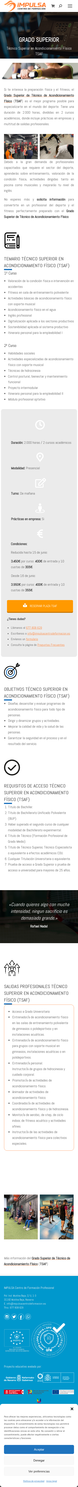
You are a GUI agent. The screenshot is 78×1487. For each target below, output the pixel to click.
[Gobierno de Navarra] (23, 1382)
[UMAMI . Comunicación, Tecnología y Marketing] (39, 1400)
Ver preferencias (39, 1471)
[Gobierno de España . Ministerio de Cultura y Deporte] (58, 1383)
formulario (32, 639)
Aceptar (39, 1449)
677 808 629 (34, 628)
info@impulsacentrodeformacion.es (48, 633)
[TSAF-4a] (57, 146)
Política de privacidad (33, 1481)
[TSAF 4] (21, 146)
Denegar (39, 1460)
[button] (72, 1409)
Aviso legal (51, 1481)
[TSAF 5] (21, 1217)
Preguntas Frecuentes (51, 645)
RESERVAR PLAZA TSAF (43, 606)
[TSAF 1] (57, 1217)
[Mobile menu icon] (70, 6)
